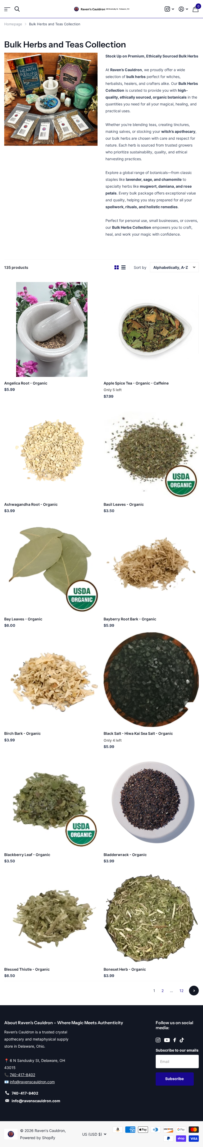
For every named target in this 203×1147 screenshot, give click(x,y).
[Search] (17, 9)
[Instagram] (158, 1040)
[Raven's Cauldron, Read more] (169, 9)
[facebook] (174, 1040)
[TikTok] (182, 1040)
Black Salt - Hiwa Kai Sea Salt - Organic (138, 733)
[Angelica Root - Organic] (51, 329)
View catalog (7, 9)
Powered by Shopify (37, 1137)
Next (194, 990)
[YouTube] (167, 1040)
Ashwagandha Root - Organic (31, 504)
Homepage (13, 24)
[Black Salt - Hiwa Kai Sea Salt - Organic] (151, 679)
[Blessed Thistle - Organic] (51, 915)
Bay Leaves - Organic (23, 619)
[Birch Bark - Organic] (51, 679)
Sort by (140, 267)
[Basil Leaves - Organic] (151, 450)
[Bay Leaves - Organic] (51, 565)
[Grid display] (116, 267)
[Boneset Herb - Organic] (151, 915)
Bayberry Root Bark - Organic (130, 619)
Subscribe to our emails (177, 1050)
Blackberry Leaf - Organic (27, 854)
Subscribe (174, 1078)
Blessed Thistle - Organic (27, 969)
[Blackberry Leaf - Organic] (51, 801)
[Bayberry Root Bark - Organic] (151, 565)
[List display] (123, 267)
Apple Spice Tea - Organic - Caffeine (136, 383)
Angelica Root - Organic (25, 383)
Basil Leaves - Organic (124, 504)
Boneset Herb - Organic (125, 969)
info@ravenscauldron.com (32, 1082)
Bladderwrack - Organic (125, 854)
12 (181, 990)
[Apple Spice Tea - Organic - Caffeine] (151, 329)
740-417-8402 (22, 1074)
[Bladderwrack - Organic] (151, 801)
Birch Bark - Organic (22, 733)
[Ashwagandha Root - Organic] (51, 450)
